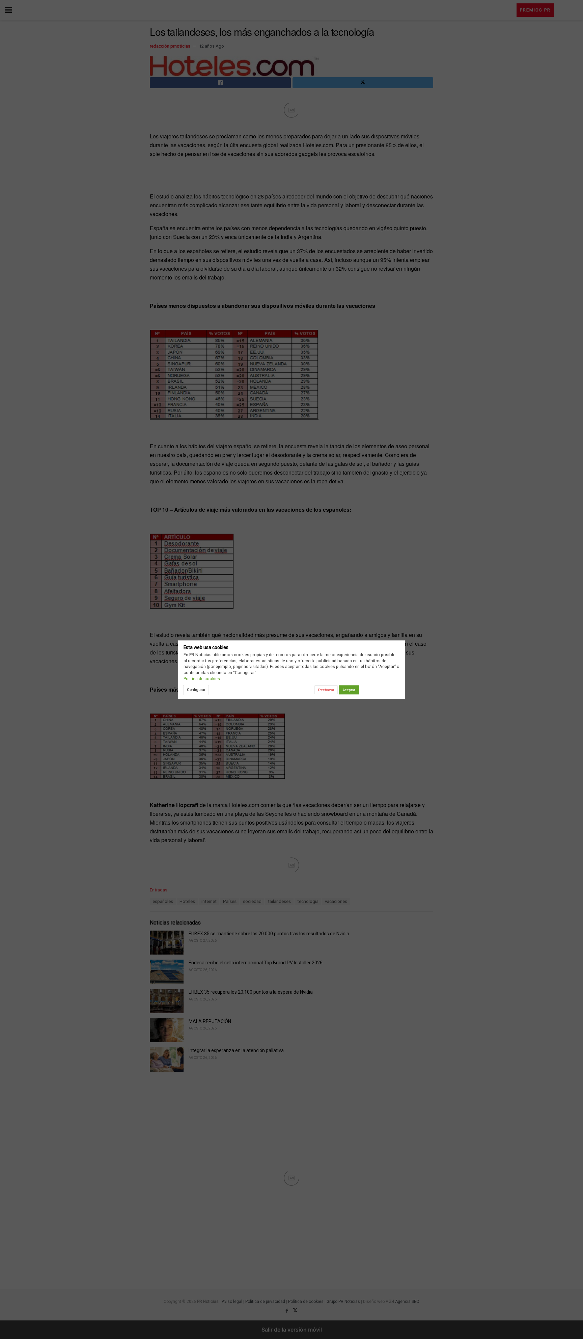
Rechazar (326, 690)
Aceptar (348, 690)
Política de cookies (202, 678)
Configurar (196, 689)
